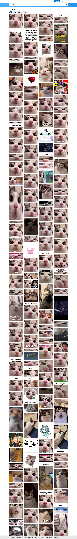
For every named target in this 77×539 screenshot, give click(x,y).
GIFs (15, 12)
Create (57, 1)
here (57, 537)
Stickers (19, 12)
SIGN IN (63, 1)
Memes (25, 12)
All (10, 12)
